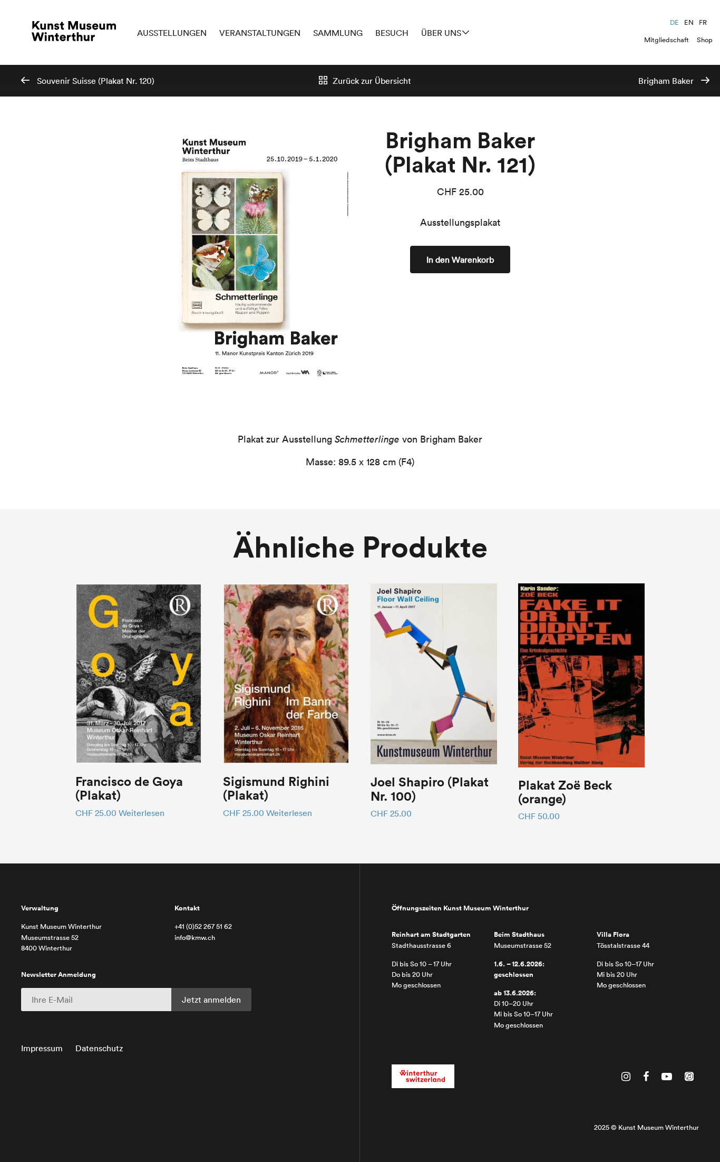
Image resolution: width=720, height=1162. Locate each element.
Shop (705, 39)
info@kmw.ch (194, 937)
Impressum (42, 1048)
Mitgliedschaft (666, 39)
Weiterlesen (141, 813)
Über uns (441, 32)
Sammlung (338, 32)
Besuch (391, 32)
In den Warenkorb (460, 259)
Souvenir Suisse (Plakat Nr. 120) (94, 80)
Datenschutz (99, 1048)
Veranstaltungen (259, 32)
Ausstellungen (172, 32)
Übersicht (372, 80)
